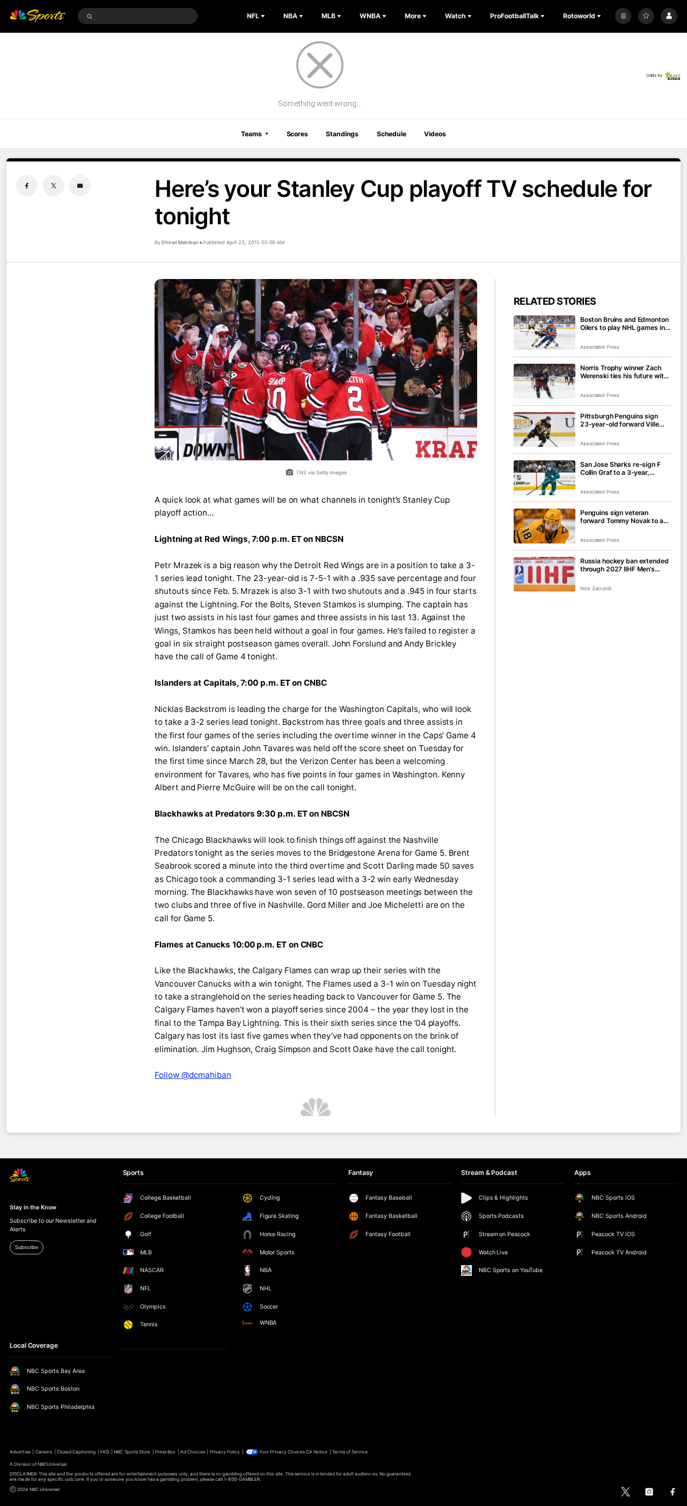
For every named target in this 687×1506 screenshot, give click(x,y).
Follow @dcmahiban (193, 1075)
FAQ (104, 1451)
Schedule (391, 134)
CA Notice (316, 1451)
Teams (251, 134)
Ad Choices (192, 1451)
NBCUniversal (52, 1464)
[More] (623, 16)
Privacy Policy (225, 1451)
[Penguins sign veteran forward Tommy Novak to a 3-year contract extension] (544, 526)
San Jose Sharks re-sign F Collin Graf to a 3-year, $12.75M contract (620, 468)
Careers (43, 1451)
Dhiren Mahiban (180, 242)
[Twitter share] (53, 185)
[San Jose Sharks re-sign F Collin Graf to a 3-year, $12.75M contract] (544, 477)
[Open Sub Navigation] (264, 16)
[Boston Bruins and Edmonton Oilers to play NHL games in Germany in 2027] (544, 332)
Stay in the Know (33, 1207)
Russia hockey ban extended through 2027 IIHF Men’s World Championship (624, 565)
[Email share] (80, 185)
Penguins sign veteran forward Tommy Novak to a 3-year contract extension (621, 517)
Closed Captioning (76, 1451)
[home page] (37, 16)
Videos (434, 134)
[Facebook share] (27, 185)
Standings (342, 134)
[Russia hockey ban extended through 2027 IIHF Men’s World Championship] (544, 574)
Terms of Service (350, 1451)
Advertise (20, 1451)
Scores (297, 134)
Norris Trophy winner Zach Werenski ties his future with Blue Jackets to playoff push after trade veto (624, 372)
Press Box (165, 1451)
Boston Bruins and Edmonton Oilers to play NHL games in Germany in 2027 (624, 323)
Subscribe (26, 1247)
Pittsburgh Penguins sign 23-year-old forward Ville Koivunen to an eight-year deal (619, 420)
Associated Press (599, 347)
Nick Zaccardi (595, 588)
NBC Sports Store (132, 1451)
